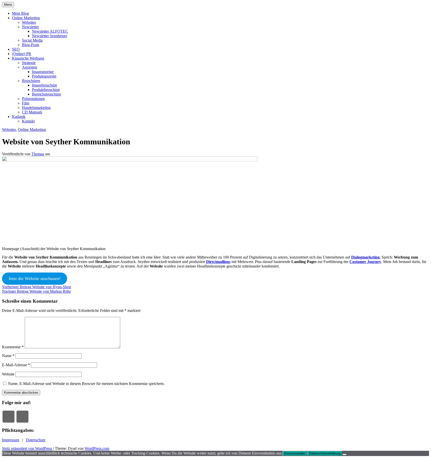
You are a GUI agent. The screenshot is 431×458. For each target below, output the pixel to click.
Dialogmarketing (365, 257)
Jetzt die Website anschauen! (34, 278)
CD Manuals (32, 112)
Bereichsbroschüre (46, 94)
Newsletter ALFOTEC (50, 31)
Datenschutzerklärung (324, 453)
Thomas (37, 154)
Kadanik (18, 116)
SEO (16, 49)
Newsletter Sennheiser (49, 36)
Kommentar (13, 347)
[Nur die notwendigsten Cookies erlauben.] (344, 454)
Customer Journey (365, 262)
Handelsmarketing (36, 107)
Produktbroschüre (46, 90)
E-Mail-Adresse (16, 365)
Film (25, 103)
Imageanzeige (43, 72)
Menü (8, 4)
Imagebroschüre (44, 85)
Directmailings (218, 262)
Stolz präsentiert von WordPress (27, 448)
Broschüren (31, 81)
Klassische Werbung (28, 58)
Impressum (10, 440)
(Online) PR (21, 54)
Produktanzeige (44, 76)
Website (8, 374)
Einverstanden (294, 453)
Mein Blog (20, 13)
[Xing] (8, 417)
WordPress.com (97, 448)
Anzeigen (29, 67)
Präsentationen (33, 98)
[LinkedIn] (22, 417)
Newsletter (30, 27)
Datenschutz (35, 440)
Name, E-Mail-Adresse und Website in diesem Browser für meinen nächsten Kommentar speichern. (86, 383)
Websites (29, 22)
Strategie (29, 63)
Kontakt (28, 121)
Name (8, 356)
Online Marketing (26, 18)
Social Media (32, 40)
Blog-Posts (30, 45)
